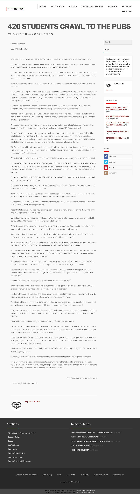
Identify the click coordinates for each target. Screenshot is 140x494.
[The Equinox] (15, 9)
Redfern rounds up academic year (84, 437)
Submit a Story (13, 449)
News (30, 34)
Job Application (13, 445)
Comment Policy (14, 437)
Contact (10, 441)
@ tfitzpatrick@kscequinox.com (86, 490)
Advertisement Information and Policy (21, 433)
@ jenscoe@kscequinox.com (85, 492)
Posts (108, 90)
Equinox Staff (18, 34)
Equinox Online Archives (16, 453)
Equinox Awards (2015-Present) (19, 461)
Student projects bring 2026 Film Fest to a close (90, 441)
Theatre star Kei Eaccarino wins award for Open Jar (91, 432)
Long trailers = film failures (117, 131)
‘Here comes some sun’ (114, 138)
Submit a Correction (15, 457)
